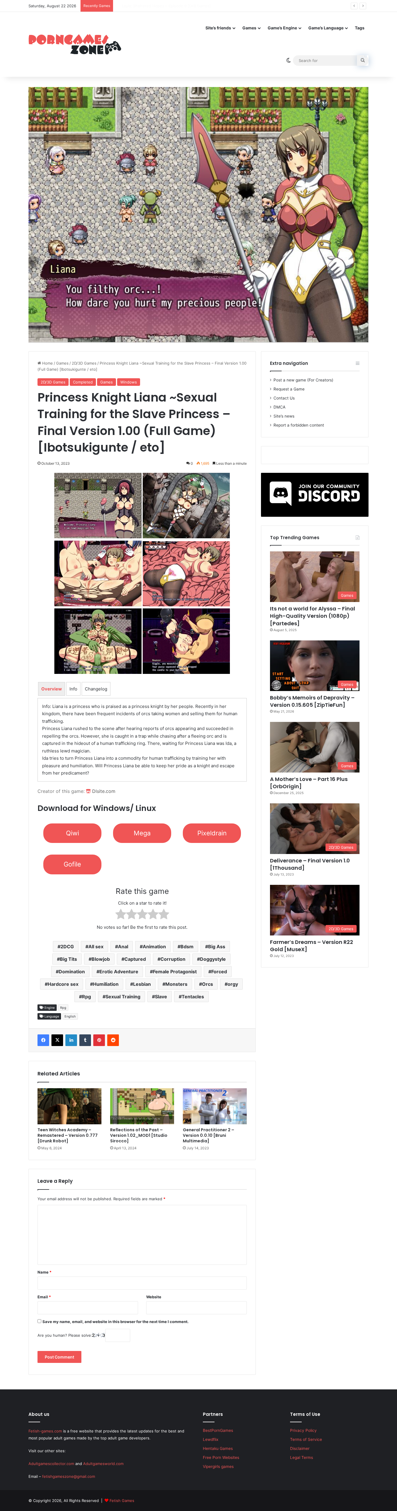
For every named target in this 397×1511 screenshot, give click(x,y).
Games (249, 27)
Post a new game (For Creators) (303, 380)
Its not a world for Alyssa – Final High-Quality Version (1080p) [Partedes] (312, 616)
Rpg (86, 996)
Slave (161, 996)
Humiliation (106, 984)
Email (44, 1297)
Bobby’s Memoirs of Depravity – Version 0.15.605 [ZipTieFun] (312, 701)
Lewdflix (210, 1439)
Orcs (207, 984)
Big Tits (68, 959)
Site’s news (283, 416)
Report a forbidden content (298, 425)
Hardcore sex (63, 984)
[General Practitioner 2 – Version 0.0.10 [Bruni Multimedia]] (215, 1106)
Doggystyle (213, 959)
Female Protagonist (175, 971)
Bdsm (187, 946)
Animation (154, 946)
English (70, 1016)
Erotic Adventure (118, 971)
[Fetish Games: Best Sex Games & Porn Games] (74, 44)
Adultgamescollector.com (51, 1463)
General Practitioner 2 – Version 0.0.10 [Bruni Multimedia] (208, 1135)
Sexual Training (122, 996)
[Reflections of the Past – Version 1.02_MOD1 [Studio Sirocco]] (142, 1106)
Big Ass (216, 946)
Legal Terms (301, 1457)
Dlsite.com (103, 791)
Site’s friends (218, 27)
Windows (128, 382)
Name (44, 1272)
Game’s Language (326, 27)
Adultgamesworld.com (103, 1463)
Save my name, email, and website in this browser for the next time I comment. (115, 1321)
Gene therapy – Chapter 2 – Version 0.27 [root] (159, 5)
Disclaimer (300, 1448)
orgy (233, 984)
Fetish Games (122, 1500)
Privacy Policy (303, 1430)
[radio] (120, 915)
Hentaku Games (218, 1448)
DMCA (279, 407)
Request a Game (289, 389)
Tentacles (193, 996)
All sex (95, 946)
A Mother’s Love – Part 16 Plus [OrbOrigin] (309, 782)
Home (47, 363)
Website (153, 1297)
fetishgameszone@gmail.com (68, 1476)
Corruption (172, 959)
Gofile (72, 864)
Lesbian (142, 984)
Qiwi (72, 833)
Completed (83, 382)
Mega (142, 833)
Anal (123, 946)
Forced (219, 971)
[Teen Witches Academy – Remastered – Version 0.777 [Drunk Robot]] (69, 1106)
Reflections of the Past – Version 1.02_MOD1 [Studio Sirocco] (138, 1135)
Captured (135, 959)
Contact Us (284, 398)
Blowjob (101, 959)
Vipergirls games (218, 1466)
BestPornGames (218, 1430)
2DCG (67, 946)
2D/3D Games (84, 363)
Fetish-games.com (45, 1431)
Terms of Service (306, 1439)
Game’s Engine (282, 27)
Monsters (176, 984)
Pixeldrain (212, 833)
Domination (72, 971)
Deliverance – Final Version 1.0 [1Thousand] (310, 864)
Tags (359, 27)
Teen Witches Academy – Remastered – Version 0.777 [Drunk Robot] (67, 1135)
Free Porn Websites (221, 1457)
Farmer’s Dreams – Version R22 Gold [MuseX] (311, 945)
